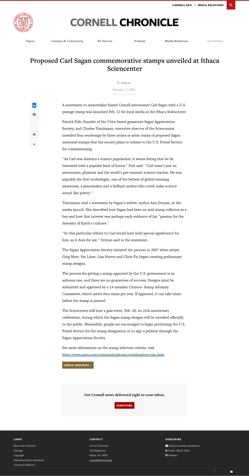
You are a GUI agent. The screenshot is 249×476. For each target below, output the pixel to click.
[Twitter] (223, 472)
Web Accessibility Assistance (29, 460)
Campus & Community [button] (67, 41)
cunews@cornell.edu (100, 460)
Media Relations (211, 5)
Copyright (19, 455)
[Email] (231, 472)
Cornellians (215, 41)
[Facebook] (215, 472)
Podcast (140, 41)
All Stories (104, 41)
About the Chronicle (24, 446)
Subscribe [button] (124, 405)
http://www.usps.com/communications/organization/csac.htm (113, 354)
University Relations (24, 465)
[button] (231, 5)
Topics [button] (30, 41)
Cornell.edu (182, 5)
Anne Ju (126, 82)
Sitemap (18, 450)
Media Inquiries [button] (77, 365)
